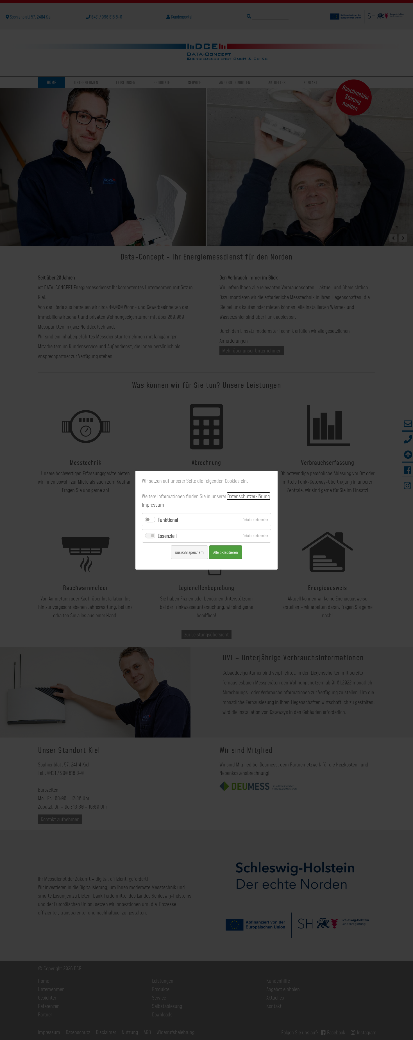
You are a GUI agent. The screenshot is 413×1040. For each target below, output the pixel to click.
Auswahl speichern (189, 551)
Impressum (153, 504)
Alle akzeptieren (225, 551)
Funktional (168, 519)
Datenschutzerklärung (248, 496)
